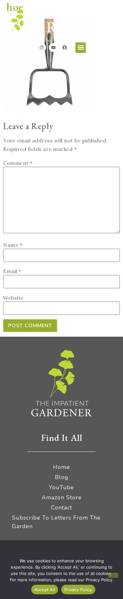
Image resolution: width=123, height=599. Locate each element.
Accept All (44, 589)
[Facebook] (64, 47)
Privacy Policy (78, 589)
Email (12, 271)
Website (13, 297)
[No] (113, 575)
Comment (18, 162)
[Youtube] (53, 47)
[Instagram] (41, 47)
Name (12, 244)
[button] (80, 47)
